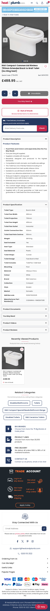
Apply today (25, 505)
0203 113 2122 (26, 553)
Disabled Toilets (13, 417)
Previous (5, 40)
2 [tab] (24, 61)
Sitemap (33, 607)
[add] (15, 93)
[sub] (5, 93)
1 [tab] (22, 61)
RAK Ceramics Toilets (35, 417)
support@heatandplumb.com (26, 548)
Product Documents (11, 309)
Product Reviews (10, 330)
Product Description (12, 139)
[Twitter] (22, 541)
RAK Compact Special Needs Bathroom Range (25, 410)
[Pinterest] (27, 541)
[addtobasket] (34, 93)
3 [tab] (25, 61)
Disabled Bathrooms (19, 403)
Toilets (37, 403)
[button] (42, 3)
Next (44, 40)
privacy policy (20, 534)
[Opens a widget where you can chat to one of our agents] (41, 607)
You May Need (24, 101)
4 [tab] (27, 61)
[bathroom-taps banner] (25, 10)
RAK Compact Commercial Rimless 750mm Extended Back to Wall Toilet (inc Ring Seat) (12, 373)
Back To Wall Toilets (11, 15)
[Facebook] (17, 541)
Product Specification (12, 205)
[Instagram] (32, 541)
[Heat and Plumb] (13, 2)
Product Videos (9, 323)
